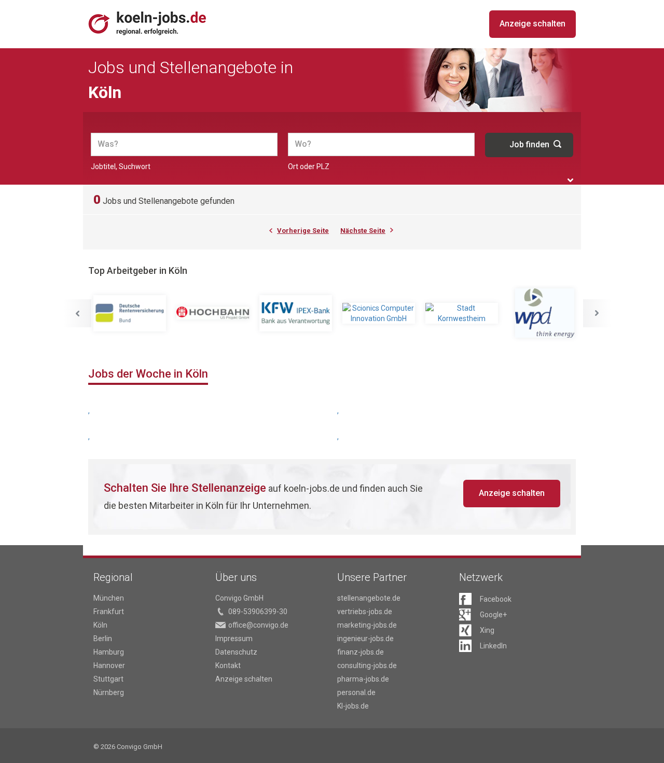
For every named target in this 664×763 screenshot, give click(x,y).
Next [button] (597, 313)
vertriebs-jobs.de (364, 611)
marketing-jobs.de (367, 625)
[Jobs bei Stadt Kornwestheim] (462, 313)
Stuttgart (108, 679)
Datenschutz (236, 652)
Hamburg (108, 652)
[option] (129, 313)
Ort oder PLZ (308, 166)
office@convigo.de (258, 625)
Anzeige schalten (532, 24)
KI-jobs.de (353, 706)
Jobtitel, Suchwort (120, 166)
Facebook (495, 599)
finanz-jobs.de (360, 652)
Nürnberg (108, 692)
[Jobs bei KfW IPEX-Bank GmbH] (296, 313)
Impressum (234, 638)
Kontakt (228, 665)
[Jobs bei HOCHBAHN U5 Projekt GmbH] (213, 313)
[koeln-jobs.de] (160, 23)
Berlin (102, 638)
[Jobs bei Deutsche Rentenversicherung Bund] (130, 313)
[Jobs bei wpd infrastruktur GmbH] (545, 313)
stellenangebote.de (368, 598)
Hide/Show (570, 180)
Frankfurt (108, 611)
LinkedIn (493, 646)
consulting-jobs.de (367, 665)
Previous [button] (77, 313)
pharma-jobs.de (363, 679)
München (108, 598)
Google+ (493, 615)
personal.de (356, 692)
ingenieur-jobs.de (365, 638)
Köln (100, 625)
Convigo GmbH (239, 598)
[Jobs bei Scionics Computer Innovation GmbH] (379, 313)
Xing (487, 630)
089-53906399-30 (257, 611)
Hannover (109, 665)
